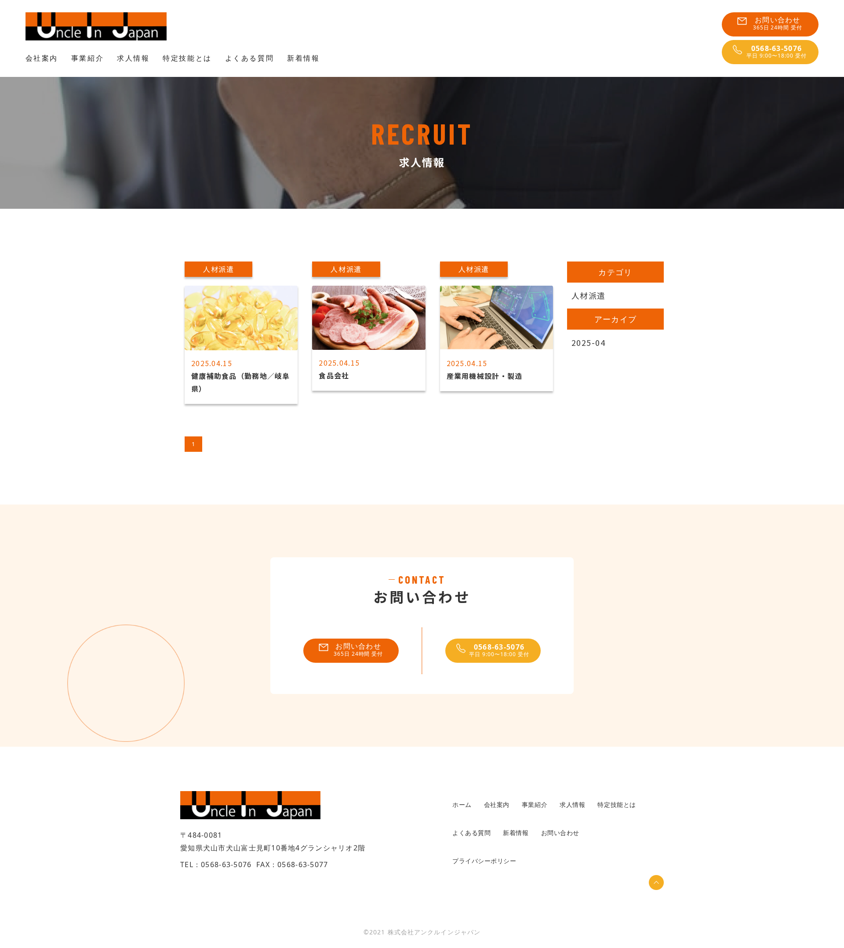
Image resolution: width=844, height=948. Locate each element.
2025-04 (588, 342)
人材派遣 (588, 295)
